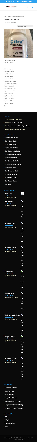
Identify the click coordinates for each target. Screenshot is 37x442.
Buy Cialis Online (8, 76)
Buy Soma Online (8, 93)
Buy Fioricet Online (9, 79)
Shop (6, 416)
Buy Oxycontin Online (9, 88)
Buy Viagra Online (8, 101)
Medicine (6, 106)
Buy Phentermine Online (10, 91)
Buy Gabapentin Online (10, 81)
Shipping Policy (10, 423)
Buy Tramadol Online (9, 96)
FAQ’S (7, 420)
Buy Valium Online (9, 98)
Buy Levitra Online (9, 86)
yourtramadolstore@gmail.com (20, 126)
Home (5, 16)
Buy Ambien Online (9, 71)
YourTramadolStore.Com (24, 438)
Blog (6, 426)
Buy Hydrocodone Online (10, 83)
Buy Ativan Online (8, 74)
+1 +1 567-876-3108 (16, 122)
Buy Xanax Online (8, 103)
